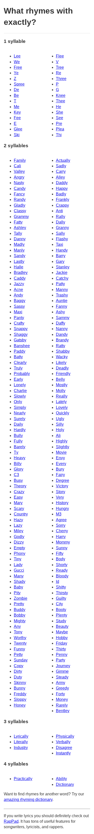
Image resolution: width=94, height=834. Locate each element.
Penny (61, 654)
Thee (60, 101)
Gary (60, 261)
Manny (62, 289)
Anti (59, 211)
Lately (61, 402)
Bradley (21, 272)
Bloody (62, 576)
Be (16, 95)
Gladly (19, 205)
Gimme (62, 671)
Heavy (19, 458)
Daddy (62, 183)
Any (17, 626)
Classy (20, 211)
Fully (18, 441)
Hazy (18, 520)
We (17, 62)
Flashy (62, 239)
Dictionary (65, 784)
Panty (19, 318)
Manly (19, 250)
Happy (62, 188)
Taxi (59, 244)
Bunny (19, 688)
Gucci (19, 570)
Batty (18, 357)
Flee (60, 56)
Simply (20, 407)
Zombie (20, 598)
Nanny (62, 329)
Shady (19, 581)
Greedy (62, 688)
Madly (19, 244)
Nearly (20, 413)
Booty (61, 610)
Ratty (60, 346)
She (59, 112)
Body (60, 559)
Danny (20, 239)
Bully (18, 435)
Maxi (18, 312)
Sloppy (20, 699)
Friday (61, 643)
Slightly (62, 447)
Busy (18, 480)
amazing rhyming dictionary (28, 799)
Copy (18, 666)
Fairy (60, 475)
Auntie (61, 300)
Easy (18, 497)
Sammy (62, 318)
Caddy (20, 278)
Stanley (62, 267)
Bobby (19, 615)
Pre (59, 123)
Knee (60, 95)
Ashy (60, 312)
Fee (17, 118)
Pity (17, 593)
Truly (18, 368)
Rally (60, 216)
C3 (16, 475)
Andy (18, 295)
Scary (19, 508)
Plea (60, 129)
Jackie (61, 272)
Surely (19, 419)
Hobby (62, 638)
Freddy (20, 694)
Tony (18, 632)
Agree (61, 520)
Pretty (19, 604)
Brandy (62, 340)
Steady (62, 677)
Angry (19, 177)
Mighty (20, 621)
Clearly (20, 362)
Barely (19, 447)
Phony (19, 553)
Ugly (60, 419)
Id (57, 581)
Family (20, 160)
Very (60, 497)
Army (60, 682)
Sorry (60, 525)
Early (18, 379)
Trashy (62, 295)
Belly (60, 379)
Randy (20, 199)
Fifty (59, 553)
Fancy (19, 194)
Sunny (61, 548)
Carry (61, 171)
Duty (18, 677)
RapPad (11, 821)
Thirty (61, 649)
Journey (63, 666)
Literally (21, 742)
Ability (61, 779)
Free (18, 67)
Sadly (61, 166)
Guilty (61, 598)
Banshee (22, 346)
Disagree (64, 747)
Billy (18, 464)
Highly (61, 441)
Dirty (18, 671)
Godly (19, 537)
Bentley (62, 711)
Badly (61, 194)
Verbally (63, 742)
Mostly (61, 385)
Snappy (21, 329)
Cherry (62, 531)
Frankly (62, 199)
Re (58, 73)
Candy (20, 188)
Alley (60, 177)
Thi (59, 135)
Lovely (62, 407)
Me (16, 107)
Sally (60, 233)
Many (19, 576)
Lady (18, 565)
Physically (65, 736)
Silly (60, 424)
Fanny (61, 306)
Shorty (61, 565)
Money (62, 699)
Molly (60, 391)
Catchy (62, 278)
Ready (62, 570)
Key (17, 112)
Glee (18, 129)
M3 (58, 514)
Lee (17, 56)
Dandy (62, 334)
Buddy (19, 610)
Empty (19, 548)
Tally (18, 233)
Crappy (62, 205)
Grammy (21, 216)
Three (61, 79)
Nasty (19, 183)
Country (21, 514)
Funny (19, 649)
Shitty (61, 587)
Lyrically (21, 736)
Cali (17, 166)
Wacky (62, 357)
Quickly (62, 413)
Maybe (62, 632)
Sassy (19, 306)
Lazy (18, 525)
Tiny (17, 559)
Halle (18, 267)
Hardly (20, 430)
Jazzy (19, 284)
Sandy (19, 256)
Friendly (63, 373)
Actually (63, 160)
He (58, 107)
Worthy (20, 638)
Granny (62, 227)
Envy (60, 458)
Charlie (20, 391)
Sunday (21, 660)
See (59, 118)
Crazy (19, 492)
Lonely (20, 385)
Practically (23, 779)
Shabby (63, 351)
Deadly (62, 368)
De (16, 90)
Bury (60, 469)
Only (18, 402)
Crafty (19, 323)
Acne (18, 289)
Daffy (60, 323)
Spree (19, 84)
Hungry (62, 508)
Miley (18, 531)
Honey (20, 705)
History (62, 503)
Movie (61, 452)
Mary (18, 503)
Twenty (20, 643)
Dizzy (19, 542)
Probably (22, 373)
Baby (18, 587)
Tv (16, 452)
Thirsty (62, 593)
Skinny (20, 682)
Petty (18, 654)
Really (61, 396)
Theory (20, 486)
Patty (60, 284)
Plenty (61, 615)
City (59, 604)
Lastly (19, 261)
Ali (58, 435)
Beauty (62, 626)
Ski (17, 135)
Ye (16, 73)
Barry (60, 256)
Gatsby (20, 340)
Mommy (63, 542)
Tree (60, 67)
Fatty (18, 222)
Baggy (19, 300)
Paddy (19, 351)
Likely (61, 362)
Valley (19, 171)
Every (61, 464)
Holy (60, 430)
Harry (61, 537)
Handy (62, 250)
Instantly (63, 753)
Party (60, 660)
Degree (62, 480)
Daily (18, 424)
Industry (21, 747)
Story (60, 492)
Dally (60, 222)
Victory (62, 486)
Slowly (20, 396)
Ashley (20, 227)
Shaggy (21, 334)
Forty (60, 694)
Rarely (62, 705)
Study (61, 621)
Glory (18, 469)
